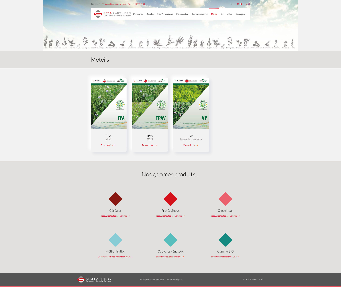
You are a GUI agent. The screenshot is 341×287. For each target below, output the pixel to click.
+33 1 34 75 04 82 (138, 4)
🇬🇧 (249, 4)
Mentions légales (174, 279)
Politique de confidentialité (151, 279)
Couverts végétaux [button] (200, 14)
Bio (222, 14)
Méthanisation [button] (182, 14)
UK (247, 4)
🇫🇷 (241, 4)
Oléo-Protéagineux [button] (165, 14)
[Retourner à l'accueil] (112, 14)
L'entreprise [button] (138, 14)
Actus (229, 14)
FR (238, 4)
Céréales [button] (150, 14)
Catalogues (240, 14)
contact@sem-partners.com (115, 4)
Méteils (214, 14)
